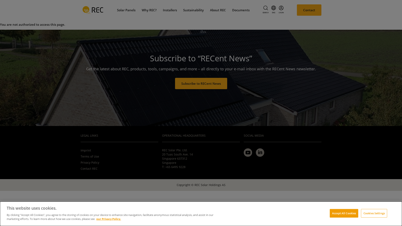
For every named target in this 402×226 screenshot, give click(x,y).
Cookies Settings (374, 213)
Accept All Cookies (344, 213)
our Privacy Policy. (108, 219)
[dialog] (201, 214)
